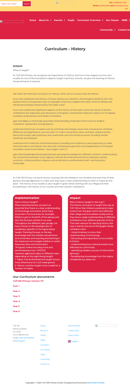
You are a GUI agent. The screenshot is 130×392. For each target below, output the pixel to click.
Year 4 (16, 301)
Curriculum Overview (89, 20)
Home (33, 20)
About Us (44, 20)
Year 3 (16, 296)
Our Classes (112, 20)
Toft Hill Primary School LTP (28, 281)
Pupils (71, 20)
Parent (43, 335)
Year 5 (16, 306)
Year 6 (16, 311)
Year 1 (16, 286)
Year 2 (16, 291)
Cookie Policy (73, 330)
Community (106, 30)
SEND (124, 20)
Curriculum (44, 345)
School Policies (74, 325)
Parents (58, 20)
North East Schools (95, 382)
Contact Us (124, 30)
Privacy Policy (73, 335)
